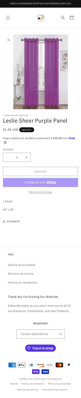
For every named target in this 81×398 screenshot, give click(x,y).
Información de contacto (55, 389)
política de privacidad (21, 265)
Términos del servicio (28, 389)
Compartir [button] (13, 221)
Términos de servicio (21, 273)
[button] (8, 17)
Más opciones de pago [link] (40, 191)
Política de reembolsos (22, 282)
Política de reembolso (33, 383)
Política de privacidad (59, 383)
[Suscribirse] (60, 334)
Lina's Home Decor (37, 378)
